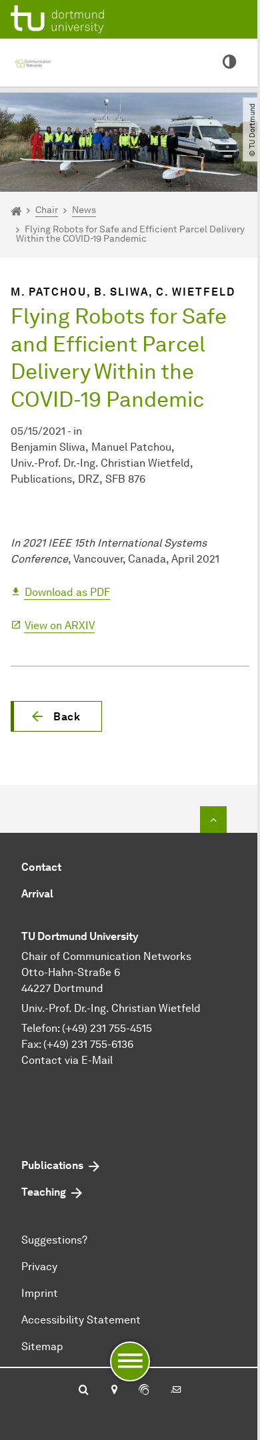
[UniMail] (176, 1391)
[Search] (83, 1391)
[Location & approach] (113, 1391)
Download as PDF (67, 592)
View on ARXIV (60, 625)
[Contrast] (229, 63)
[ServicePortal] (144, 1391)
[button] (56, 716)
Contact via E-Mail (67, 1060)
